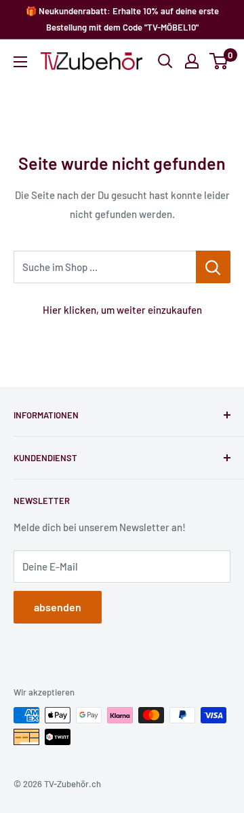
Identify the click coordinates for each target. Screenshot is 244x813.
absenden (57, 606)
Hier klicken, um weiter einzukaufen (122, 310)
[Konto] (192, 61)
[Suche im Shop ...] (213, 267)
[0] (219, 61)
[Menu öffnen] (20, 61)
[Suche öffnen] (165, 61)
